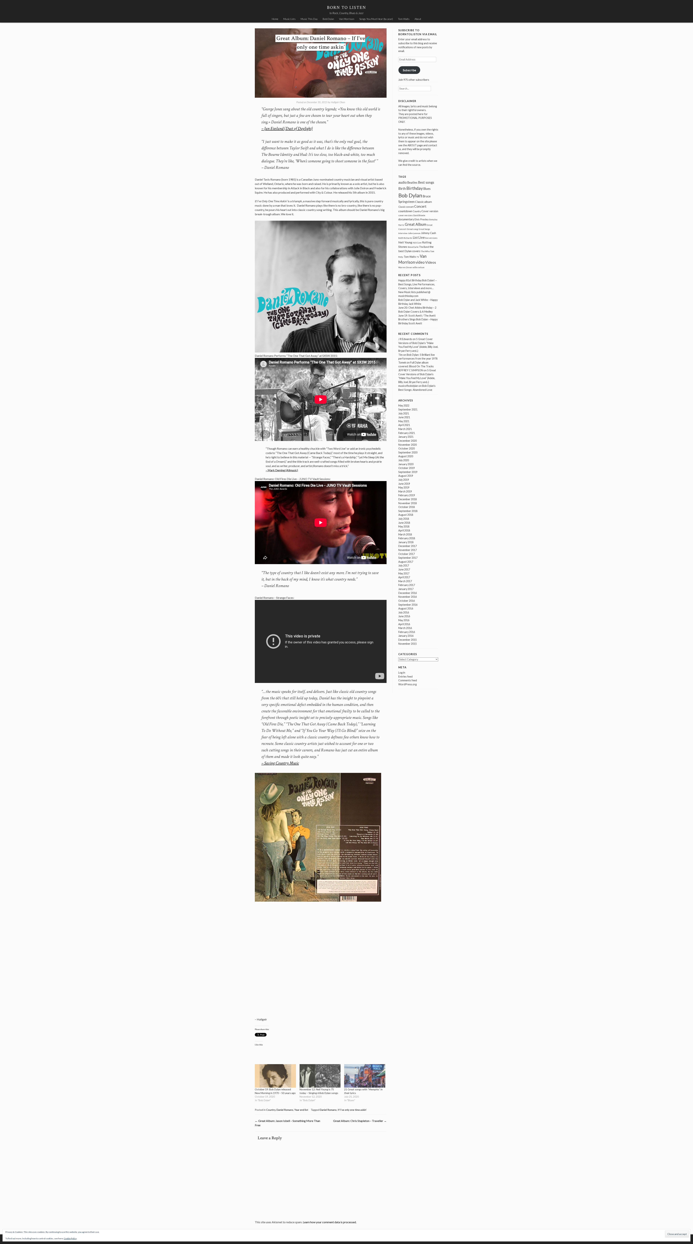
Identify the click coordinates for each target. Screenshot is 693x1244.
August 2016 (405, 608)
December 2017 (407, 546)
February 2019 (406, 495)
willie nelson (418, 267)
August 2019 (405, 475)
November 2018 (407, 503)
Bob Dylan (328, 18)
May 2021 (403, 421)
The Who (425, 251)
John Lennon (414, 233)
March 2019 (405, 491)
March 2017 (405, 581)
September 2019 (407, 471)
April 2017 (404, 577)
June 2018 (404, 522)
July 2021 (403, 413)
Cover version (429, 211)
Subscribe (409, 70)
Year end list (301, 1109)
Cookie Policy (70, 1238)
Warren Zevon (405, 267)
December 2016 (407, 592)
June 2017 (404, 569)
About (418, 18)
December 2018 (407, 499)
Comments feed (407, 680)
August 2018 (405, 514)
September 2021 (407, 409)
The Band (424, 246)
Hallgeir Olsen (338, 102)
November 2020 (407, 444)
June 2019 (404, 483)
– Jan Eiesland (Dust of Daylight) (287, 128)
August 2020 (405, 456)
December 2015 (407, 639)
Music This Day (309, 18)
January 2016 (405, 635)
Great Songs (424, 229)
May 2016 (403, 620)
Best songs (426, 182)
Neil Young (405, 242)
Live (421, 237)
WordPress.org (407, 684)
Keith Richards (405, 238)
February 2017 (406, 585)
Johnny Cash (428, 233)
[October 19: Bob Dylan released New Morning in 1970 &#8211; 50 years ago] (275, 1076)
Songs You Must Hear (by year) (376, 18)
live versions (431, 238)
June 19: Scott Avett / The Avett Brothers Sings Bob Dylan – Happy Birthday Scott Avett (418, 319)
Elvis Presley (422, 219)
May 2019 (403, 487)
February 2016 (406, 631)
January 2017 (405, 588)
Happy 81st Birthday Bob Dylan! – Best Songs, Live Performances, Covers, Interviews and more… (417, 284)
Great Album (415, 224)
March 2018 (405, 534)
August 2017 (405, 561)
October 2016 (406, 600)
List (415, 237)
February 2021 (406, 432)
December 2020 (407, 440)
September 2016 (407, 604)
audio (402, 182)
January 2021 (405, 436)
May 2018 (403, 526)
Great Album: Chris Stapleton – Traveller (360, 1120)
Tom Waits (403, 18)
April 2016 (404, 624)
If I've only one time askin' (352, 1109)
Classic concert (406, 206)
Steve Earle (413, 247)
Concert (420, 206)
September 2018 (407, 510)
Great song (412, 229)
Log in (401, 672)
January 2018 (405, 542)
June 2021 (404, 417)
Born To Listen (346, 7)
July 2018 (403, 518)
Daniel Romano (284, 1109)
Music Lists (289, 18)
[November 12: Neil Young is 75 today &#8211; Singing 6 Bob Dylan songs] (320, 1076)
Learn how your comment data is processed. (329, 1222)
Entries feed (405, 676)
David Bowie (419, 215)
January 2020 (405, 464)
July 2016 (403, 612)
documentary (406, 219)
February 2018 (406, 538)
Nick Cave (417, 242)
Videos (430, 262)
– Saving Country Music (280, 763)
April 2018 (404, 530)
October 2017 (406, 553)
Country (270, 1109)
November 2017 (407, 549)
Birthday (414, 188)
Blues (427, 189)
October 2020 (406, 448)
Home (275, 18)
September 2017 (407, 557)
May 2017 (403, 573)
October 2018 (406, 507)
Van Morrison (346, 18)
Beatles (412, 182)
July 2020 (403, 460)
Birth (402, 189)
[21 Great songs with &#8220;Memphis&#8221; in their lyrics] (364, 1076)
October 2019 (406, 468)
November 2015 (407, 643)
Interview (402, 233)
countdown (405, 211)
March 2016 (405, 627)
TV (418, 257)
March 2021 (405, 428)
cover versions (405, 215)
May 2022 (403, 405)
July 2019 (403, 479)
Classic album (423, 201)
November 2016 (407, 596)
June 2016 (404, 616)
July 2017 (403, 565)
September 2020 (407, 452)
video (420, 262)
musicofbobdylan (408, 385)
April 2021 (404, 425)
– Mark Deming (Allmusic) (282, 470)
